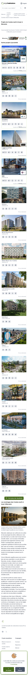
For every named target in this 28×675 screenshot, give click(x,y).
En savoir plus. (14, 664)
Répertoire (18, 645)
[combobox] (12, 8)
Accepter (8, 670)
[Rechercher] (21, 8)
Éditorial (3, 14)
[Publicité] (14, 38)
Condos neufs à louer (9, 14)
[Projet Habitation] (8, 3)
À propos (17, 641)
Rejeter (20, 670)
